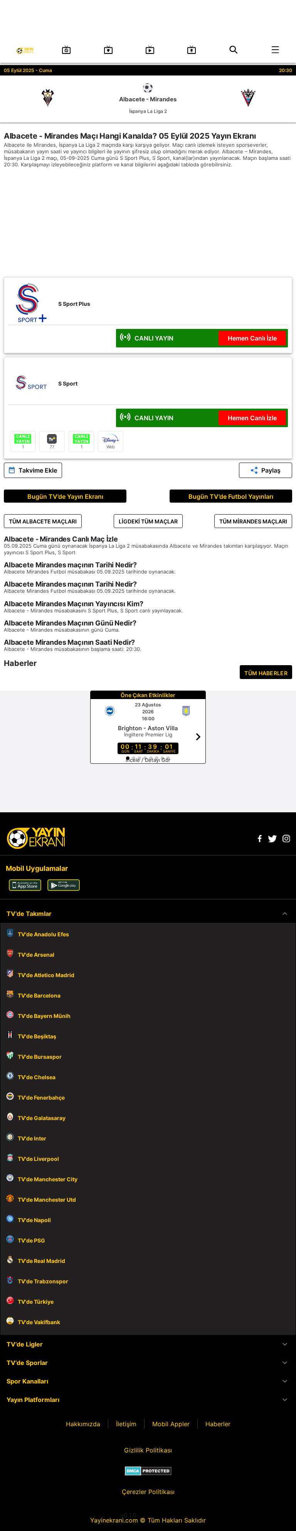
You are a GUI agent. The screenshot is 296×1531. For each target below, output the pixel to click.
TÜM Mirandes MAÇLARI (253, 521)
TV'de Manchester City (47, 1179)
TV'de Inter (32, 1138)
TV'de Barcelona (39, 995)
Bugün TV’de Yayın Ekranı (65, 496)
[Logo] (36, 846)
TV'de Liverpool (38, 1158)
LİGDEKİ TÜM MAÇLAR (148, 521)
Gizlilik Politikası (148, 1450)
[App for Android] (63, 888)
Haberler (217, 1424)
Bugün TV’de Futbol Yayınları (230, 496)
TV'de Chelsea (37, 1077)
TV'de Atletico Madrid (46, 975)
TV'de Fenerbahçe (41, 1097)
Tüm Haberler (266, 673)
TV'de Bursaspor (40, 1056)
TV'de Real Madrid (41, 1261)
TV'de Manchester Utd (47, 1199)
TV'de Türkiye (36, 1301)
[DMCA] (148, 1471)
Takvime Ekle (37, 470)
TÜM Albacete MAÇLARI (43, 521)
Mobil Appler (171, 1424)
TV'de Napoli (34, 1220)
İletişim (126, 1424)
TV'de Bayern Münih (44, 1016)
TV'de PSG (31, 1240)
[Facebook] (260, 840)
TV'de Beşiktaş (37, 1036)
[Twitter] (272, 840)
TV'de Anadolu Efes (43, 934)
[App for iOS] (25, 888)
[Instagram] (286, 840)
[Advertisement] (148, 223)
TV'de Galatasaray (42, 1118)
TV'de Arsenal (36, 954)
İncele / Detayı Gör (148, 760)
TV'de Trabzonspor (43, 1281)
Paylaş (271, 470)
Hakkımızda (83, 1424)
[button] (148, 913)
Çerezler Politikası (148, 1492)
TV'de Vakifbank (39, 1322)
